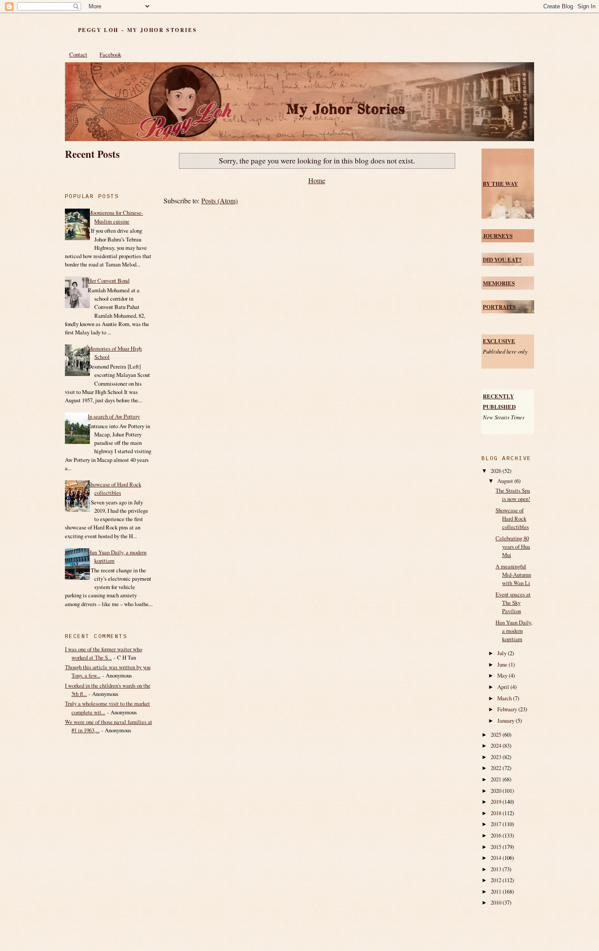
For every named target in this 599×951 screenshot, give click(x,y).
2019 (497, 802)
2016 (497, 835)
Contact (78, 54)
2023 (497, 757)
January (506, 720)
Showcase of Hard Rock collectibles (114, 488)
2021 (497, 779)
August (505, 481)
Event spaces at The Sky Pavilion (513, 602)
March (505, 698)
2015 (497, 847)
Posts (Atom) (219, 200)
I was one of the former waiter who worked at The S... (103, 653)
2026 (497, 471)
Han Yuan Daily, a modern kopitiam (514, 630)
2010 (497, 902)
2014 (497, 858)
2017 (497, 824)
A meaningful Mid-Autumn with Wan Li (513, 574)
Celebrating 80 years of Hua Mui (513, 546)
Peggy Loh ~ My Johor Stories (137, 30)
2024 (497, 745)
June (503, 664)
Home (316, 180)
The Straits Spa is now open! (513, 494)
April (503, 687)
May (503, 675)
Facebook (110, 54)
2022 (497, 768)
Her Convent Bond (108, 280)
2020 (497, 791)
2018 (497, 813)
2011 (497, 891)
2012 (497, 880)
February (507, 709)
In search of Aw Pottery (114, 416)
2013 (497, 869)
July (502, 653)
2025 (497, 734)
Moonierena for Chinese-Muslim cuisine (115, 217)
